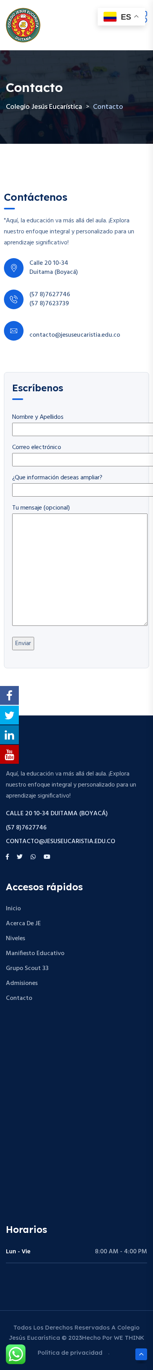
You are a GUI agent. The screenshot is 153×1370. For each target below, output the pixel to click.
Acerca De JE (23, 924)
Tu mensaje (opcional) (41, 508)
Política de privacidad (70, 1352)
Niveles (15, 939)
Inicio (13, 909)
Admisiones (22, 983)
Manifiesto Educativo (35, 953)
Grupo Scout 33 (27, 968)
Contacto (19, 998)
